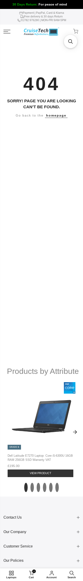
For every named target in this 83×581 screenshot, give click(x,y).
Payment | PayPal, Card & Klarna (43, 12)
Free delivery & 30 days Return (43, 16)
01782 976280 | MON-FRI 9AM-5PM (43, 20)
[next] (75, 432)
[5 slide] (51, 487)
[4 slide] (44, 487)
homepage (56, 115)
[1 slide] (26, 487)
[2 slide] (32, 487)
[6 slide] (57, 487)
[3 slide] (38, 487)
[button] (70, 41)
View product (40, 473)
